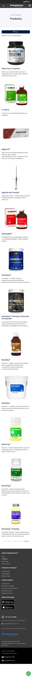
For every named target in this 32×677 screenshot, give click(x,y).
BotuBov (6, 360)
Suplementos (6, 571)
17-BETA (5, 110)
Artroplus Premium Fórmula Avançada (15, 317)
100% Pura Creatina (11, 68)
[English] (29, 2)
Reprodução (6, 573)
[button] (29, 5)
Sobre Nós (5, 561)
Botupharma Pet (10, 660)
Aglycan (6, 149)
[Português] (24, 2)
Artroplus (6, 275)
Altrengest (7, 233)
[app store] (8, 607)
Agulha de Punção (10, 192)
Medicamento (6, 576)
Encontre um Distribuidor (10, 588)
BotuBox (6, 403)
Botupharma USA (10, 657)
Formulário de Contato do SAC (18, 628)
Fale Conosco (6, 564)
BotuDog (6, 485)
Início (12, 15)
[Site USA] (3, 657)
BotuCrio (6, 444)
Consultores (5, 583)
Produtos (4, 559)
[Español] (27, 2)
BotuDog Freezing (10, 529)
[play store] (8, 602)
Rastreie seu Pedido (8, 586)
